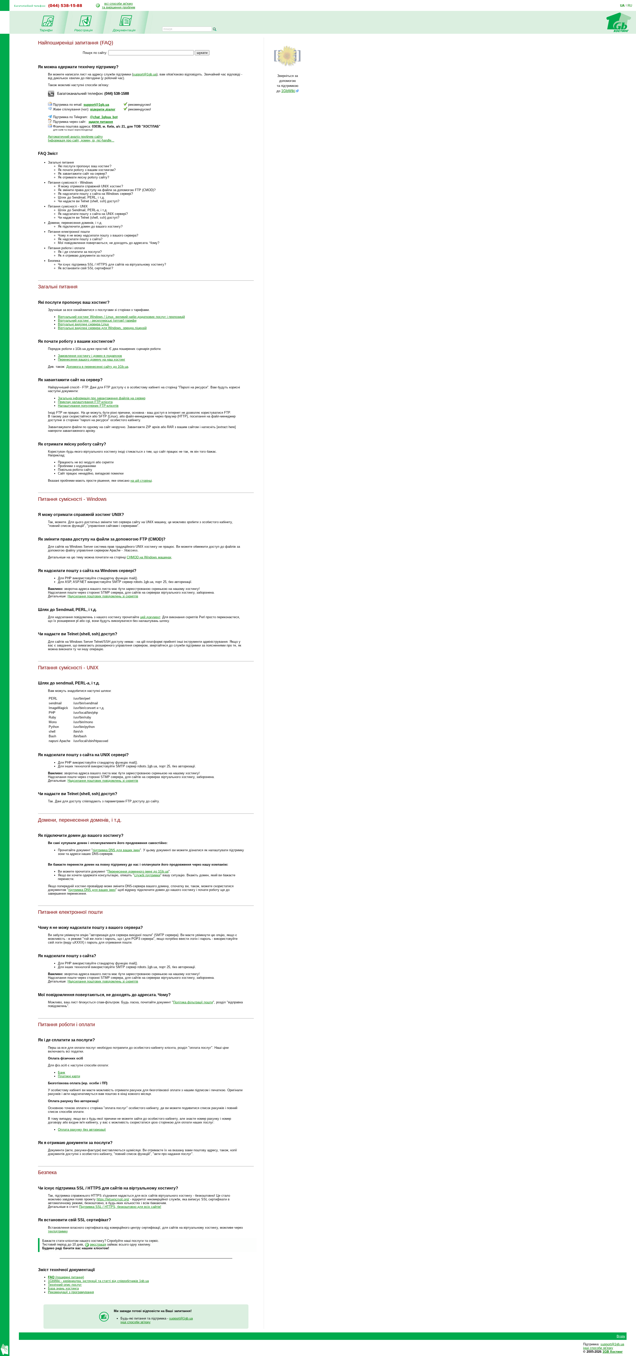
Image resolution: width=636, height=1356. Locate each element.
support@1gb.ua (145, 74)
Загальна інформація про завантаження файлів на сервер (101, 398)
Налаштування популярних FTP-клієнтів (88, 405)
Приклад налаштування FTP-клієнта (85, 402)
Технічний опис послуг (65, 1285)
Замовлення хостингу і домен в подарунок (90, 356)
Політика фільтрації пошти (193, 1002)
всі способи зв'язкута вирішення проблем (118, 5)
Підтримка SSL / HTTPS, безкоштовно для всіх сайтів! (120, 1207)
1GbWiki (288, 91)
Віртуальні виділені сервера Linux (83, 324)
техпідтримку (58, 1231)
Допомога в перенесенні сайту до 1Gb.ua (97, 367)
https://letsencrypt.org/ (113, 1199)
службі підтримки (147, 875)
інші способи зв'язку (135, 1322)
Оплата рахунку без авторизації (82, 1129)
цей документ (150, 617)
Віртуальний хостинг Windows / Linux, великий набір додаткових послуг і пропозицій (121, 317)
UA (622, 5)
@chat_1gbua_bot (104, 117)
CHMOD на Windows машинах (149, 557)
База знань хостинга (63, 1288)
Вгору (621, 1336)
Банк (61, 1072)
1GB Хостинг (612, 1352)
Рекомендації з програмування (71, 1292)
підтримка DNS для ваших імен (116, 850)
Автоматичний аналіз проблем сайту (75, 136)
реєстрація (98, 1244)
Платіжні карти (69, 1076)
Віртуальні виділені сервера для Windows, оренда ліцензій (102, 328)
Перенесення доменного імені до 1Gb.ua (138, 871)
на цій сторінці (141, 480)
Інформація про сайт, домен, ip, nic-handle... (81, 140)
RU (630, 5)
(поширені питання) (66, 1277)
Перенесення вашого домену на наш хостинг (91, 359)
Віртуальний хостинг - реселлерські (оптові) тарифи (97, 320)
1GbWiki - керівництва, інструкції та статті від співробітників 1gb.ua (98, 1281)
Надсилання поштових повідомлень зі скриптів (103, 596)
